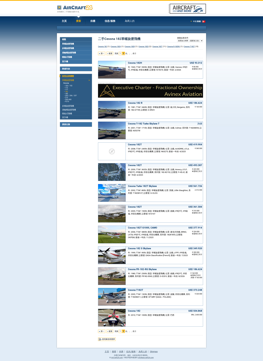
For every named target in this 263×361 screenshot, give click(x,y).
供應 (92, 20)
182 (66, 92)
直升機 (65, 61)
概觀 (64, 39)
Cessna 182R (130, 47)
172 (66, 88)
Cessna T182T (189, 47)
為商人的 (130, 20)
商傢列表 (66, 69)
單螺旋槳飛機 (68, 44)
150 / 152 (68, 86)
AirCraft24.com (117, 358)
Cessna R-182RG (173, 47)
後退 (110, 53)
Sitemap (154, 351)
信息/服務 (110, 20)
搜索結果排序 (182, 38)
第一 (102, 53)
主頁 (64, 20)
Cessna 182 (102, 47)
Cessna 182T (157, 47)
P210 (67, 102)
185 (66, 94)
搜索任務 (66, 124)
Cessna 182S (144, 47)
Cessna (66, 83)
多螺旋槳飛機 (68, 48)
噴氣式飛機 (67, 57)
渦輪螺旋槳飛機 (69, 52)
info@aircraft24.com (146, 358)
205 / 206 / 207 (71, 96)
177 (66, 90)
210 (66, 98)
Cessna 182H (116, 47)
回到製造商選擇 (108, 339)
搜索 (78, 20)
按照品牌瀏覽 (68, 76)
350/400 (68, 100)
